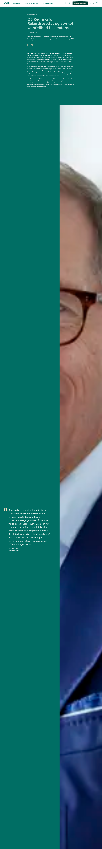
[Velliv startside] (7, 3)
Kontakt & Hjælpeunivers (80, 3)
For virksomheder (48, 3)
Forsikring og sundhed (31, 3)
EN (93, 3)
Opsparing (16, 3)
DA (90, 3)
